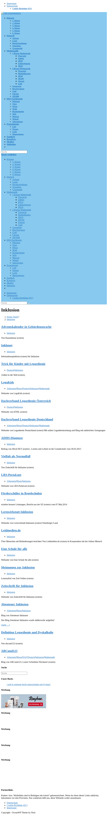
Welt (14, 255)
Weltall (15, 260)
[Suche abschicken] (29, 303)
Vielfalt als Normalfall (15, 456)
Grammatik (17, 189)
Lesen (15, 182)
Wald (14, 250)
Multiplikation (24, 215)
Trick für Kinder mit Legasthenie (23, 363)
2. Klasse (16, 164)
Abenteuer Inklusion (14, 604)
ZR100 (21, 220)
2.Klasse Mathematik (21, 210)
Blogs (19, 388)
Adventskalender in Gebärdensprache (26, 326)
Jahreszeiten (17, 263)
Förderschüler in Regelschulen (21, 493)
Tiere (14, 245)
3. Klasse (16, 167)
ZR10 (20, 202)
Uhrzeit (21, 222)
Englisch (10, 278)
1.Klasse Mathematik (21, 194)
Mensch (15, 258)
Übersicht (22, 197)
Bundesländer (18, 253)
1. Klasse (16, 162)
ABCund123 (9, 651)
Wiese (15, 248)
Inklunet (6, 345)
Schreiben (16, 187)
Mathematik (12, 192)
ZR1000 (16, 237)
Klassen (10, 159)
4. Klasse (16, 169)
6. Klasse (16, 174)
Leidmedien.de (11, 530)
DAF (24, 657)
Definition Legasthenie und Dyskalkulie (27, 632)
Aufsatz (15, 179)
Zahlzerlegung (24, 205)
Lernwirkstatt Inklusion (17, 511)
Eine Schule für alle (14, 549)
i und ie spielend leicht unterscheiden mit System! (28, 684)
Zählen (21, 200)
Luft (14, 268)
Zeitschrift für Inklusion (17, 586)
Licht (14, 273)
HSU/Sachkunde (14, 240)
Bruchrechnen (18, 230)
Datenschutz (12, 6)
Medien (10, 283)
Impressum (11, 3)
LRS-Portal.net (11, 474)
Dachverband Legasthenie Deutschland (27, 419)
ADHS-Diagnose (12, 438)
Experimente (12, 265)
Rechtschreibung (19, 184)
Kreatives (11, 280)
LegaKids (7, 382)
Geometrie (17, 227)
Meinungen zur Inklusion (18, 567)
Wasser (15, 270)
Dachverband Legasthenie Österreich (26, 401)
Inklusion (11, 285)
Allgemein (11, 388)
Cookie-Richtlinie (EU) (22, 9)
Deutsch (10, 177)
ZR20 (20, 207)
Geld (20, 225)
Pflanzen (16, 242)
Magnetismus (18, 275)
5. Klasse (16, 172)
